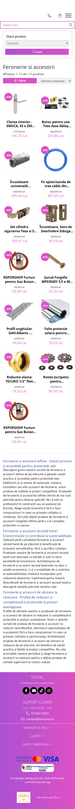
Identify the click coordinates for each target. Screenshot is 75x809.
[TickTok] (41, 690)
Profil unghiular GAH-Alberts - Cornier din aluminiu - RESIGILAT (19, 331)
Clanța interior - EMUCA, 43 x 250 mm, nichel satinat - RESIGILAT (19, 124)
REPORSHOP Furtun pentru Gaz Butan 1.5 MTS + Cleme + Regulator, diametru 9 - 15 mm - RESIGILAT (19, 279)
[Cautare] (70, 25)
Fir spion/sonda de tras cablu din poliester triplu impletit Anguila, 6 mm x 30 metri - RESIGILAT (56, 184)
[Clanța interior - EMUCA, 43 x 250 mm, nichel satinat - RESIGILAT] (19, 104)
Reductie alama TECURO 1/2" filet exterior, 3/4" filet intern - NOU (19, 379)
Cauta (38, 52)
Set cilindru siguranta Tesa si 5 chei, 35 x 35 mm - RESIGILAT (19, 229)
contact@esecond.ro (39, 719)
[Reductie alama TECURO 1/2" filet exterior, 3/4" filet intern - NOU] (19, 361)
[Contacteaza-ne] (49, 15)
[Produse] (68, 17)
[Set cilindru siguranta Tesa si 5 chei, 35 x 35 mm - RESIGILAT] (19, 213)
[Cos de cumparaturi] (59, 15)
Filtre (21, 81)
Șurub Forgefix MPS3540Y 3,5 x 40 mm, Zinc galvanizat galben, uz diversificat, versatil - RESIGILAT (56, 279)
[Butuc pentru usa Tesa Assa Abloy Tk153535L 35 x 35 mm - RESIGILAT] (55, 104)
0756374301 (39, 713)
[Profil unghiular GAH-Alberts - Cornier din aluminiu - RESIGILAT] (19, 312)
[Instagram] (48, 690)
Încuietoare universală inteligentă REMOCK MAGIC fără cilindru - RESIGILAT (19, 184)
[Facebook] (26, 690)
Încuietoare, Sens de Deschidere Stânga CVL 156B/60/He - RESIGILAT (56, 229)
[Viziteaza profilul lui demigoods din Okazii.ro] (23, 797)
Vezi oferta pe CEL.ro (48, 797)
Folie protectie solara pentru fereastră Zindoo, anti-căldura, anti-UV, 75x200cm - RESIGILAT (55, 331)
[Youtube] (33, 690)
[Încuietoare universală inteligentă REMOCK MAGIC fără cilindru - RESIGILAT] (19, 160)
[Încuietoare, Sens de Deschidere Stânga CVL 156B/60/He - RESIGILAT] (55, 213)
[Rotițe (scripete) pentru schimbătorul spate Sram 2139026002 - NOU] (55, 362)
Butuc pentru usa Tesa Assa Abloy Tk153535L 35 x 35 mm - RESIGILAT (56, 124)
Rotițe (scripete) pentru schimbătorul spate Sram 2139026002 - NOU (55, 379)
